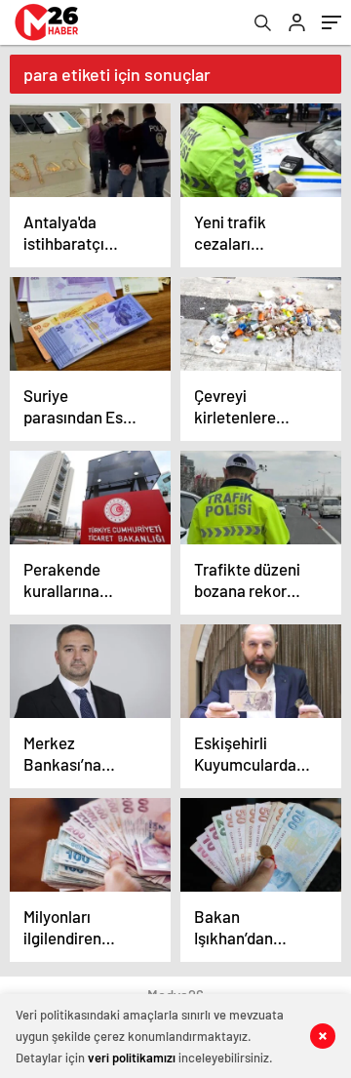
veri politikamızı (132, 1057)
